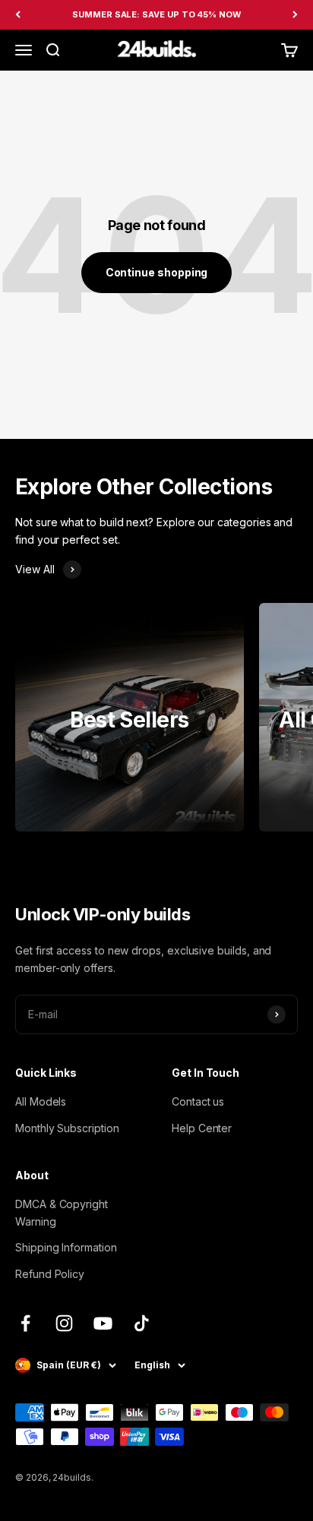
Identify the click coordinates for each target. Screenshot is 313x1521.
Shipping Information (66, 1247)
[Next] (295, 15)
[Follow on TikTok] (141, 1323)
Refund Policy (49, 1273)
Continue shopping (157, 272)
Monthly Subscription (67, 1128)
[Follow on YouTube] (103, 1323)
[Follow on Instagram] (64, 1323)
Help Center (202, 1128)
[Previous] (18, 15)
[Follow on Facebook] (25, 1323)
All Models (40, 1101)
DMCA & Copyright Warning (61, 1212)
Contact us (198, 1101)
